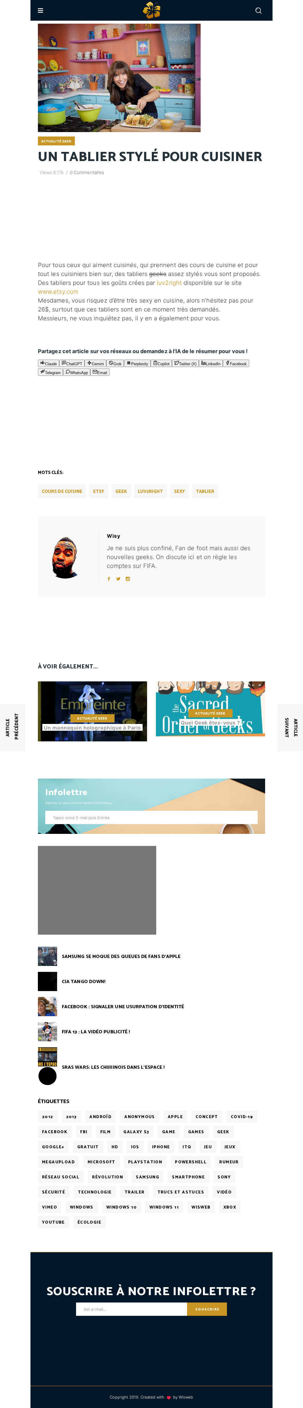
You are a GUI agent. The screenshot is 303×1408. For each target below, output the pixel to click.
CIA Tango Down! (83, 982)
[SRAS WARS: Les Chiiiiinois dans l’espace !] (47, 1056)
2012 (47, 1117)
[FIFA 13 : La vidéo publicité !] (47, 1031)
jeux (230, 1147)
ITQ (187, 1147)
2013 (71, 1117)
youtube (53, 1222)
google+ (53, 1147)
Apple (175, 1117)
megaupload (58, 1162)
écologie (89, 1222)
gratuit (88, 1147)
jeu (208, 1147)
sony (224, 1177)
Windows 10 (121, 1207)
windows (82, 1207)
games (196, 1132)
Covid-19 (242, 1117)
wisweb (200, 1207)
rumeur (228, 1162)
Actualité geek (56, 141)
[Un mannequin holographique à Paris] (92, 711)
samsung (147, 1177)
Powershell (191, 1162)
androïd (100, 1117)
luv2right (169, 282)
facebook (54, 1132)
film (105, 1132)
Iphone (161, 1147)
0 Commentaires (87, 172)
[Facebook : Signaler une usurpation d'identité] (47, 1006)
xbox (229, 1207)
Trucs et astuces (180, 1192)
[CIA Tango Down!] (47, 981)
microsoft (101, 1162)
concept (207, 1117)
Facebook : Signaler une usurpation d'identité (123, 1007)
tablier (205, 491)
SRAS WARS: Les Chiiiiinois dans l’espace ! (113, 1067)
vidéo (224, 1192)
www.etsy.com (58, 291)
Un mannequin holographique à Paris (92, 728)
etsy (98, 491)
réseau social (60, 1177)
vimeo (49, 1207)
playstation (145, 1162)
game (168, 1132)
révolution (107, 1177)
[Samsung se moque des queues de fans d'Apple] (47, 956)
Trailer (135, 1192)
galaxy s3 (136, 1132)
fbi (83, 1132)
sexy (179, 491)
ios (135, 1147)
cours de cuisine (62, 491)
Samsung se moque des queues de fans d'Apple (121, 957)
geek (121, 491)
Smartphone (188, 1177)
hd (115, 1147)
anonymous (139, 1117)
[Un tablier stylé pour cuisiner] (71, 557)
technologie (95, 1192)
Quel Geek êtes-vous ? (210, 723)
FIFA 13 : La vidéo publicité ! (96, 1032)
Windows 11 (164, 1207)
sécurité (53, 1192)
